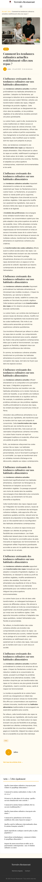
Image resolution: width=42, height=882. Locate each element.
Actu (9, 11)
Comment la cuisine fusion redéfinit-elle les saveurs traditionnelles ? (19, 806)
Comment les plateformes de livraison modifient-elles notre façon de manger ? (18, 819)
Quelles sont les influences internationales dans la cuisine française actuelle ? (20, 825)
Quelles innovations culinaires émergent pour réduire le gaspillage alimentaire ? (20, 786)
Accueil (4, 11)
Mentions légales (17, 871)
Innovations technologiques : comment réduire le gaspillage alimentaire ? (20, 838)
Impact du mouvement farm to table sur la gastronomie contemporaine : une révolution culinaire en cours (19, 846)
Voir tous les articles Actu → (13, 762)
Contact (27, 871)
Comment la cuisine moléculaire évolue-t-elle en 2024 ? (20, 793)
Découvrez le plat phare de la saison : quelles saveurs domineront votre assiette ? (19, 799)
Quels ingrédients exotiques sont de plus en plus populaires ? (21, 832)
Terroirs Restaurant (24, 1)
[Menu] (21, 6)
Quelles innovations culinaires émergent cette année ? (20, 812)
